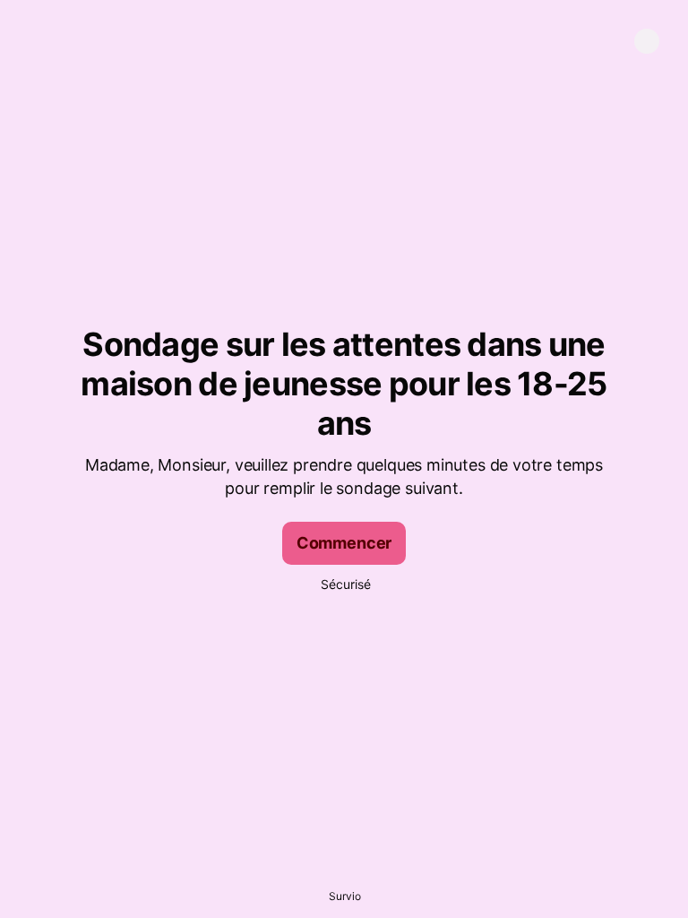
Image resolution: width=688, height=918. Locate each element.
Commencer (344, 542)
